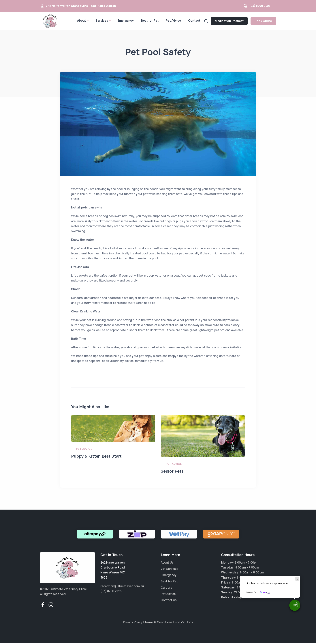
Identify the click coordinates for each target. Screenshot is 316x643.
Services (101, 20)
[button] (294, 605)
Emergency (126, 20)
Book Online (263, 21)
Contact (194, 20)
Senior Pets (172, 471)
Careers (166, 588)
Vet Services (169, 569)
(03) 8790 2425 (259, 6)
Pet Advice (173, 20)
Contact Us (169, 600)
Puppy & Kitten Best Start (96, 456)
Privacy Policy (132, 622)
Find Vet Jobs (183, 622)
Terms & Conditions (158, 622)
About (81, 20)
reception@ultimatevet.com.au (122, 586)
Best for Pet (150, 20)
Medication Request (229, 21)
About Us (167, 562)
